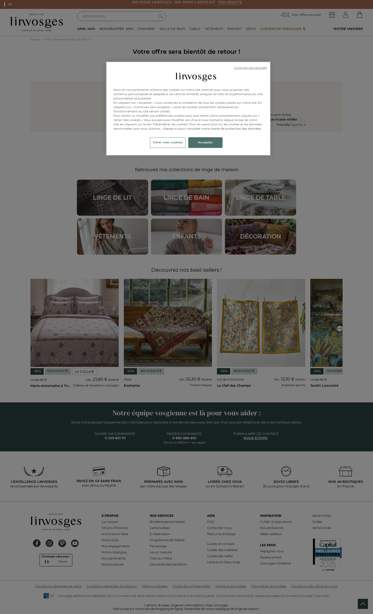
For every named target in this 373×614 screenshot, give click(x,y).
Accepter (205, 142)
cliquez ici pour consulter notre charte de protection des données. (212, 128)
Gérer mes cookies (168, 142)
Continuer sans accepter (250, 68)
